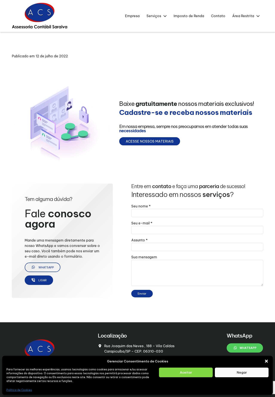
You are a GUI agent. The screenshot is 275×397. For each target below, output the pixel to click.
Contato (218, 16)
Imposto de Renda (189, 16)
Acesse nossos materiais (150, 141)
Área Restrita (243, 16)
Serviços (154, 16)
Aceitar (186, 372)
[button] (266, 361)
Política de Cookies (19, 390)
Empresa (132, 16)
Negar (242, 372)
